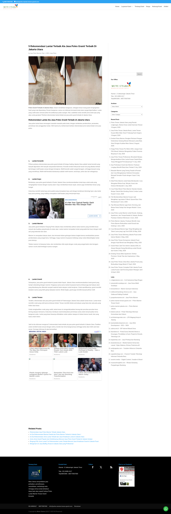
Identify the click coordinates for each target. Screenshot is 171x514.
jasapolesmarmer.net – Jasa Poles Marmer (124, 297)
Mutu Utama (41, 511)
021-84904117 (32, 506)
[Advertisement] (85, 20)
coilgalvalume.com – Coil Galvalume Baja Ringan (126, 280)
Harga (148, 6)
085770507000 (8, 1)
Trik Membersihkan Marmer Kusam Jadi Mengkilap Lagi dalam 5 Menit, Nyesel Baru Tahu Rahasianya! (126, 199)
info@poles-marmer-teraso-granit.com (60, 506)
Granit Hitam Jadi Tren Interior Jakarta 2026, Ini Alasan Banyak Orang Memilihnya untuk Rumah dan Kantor (126, 248)
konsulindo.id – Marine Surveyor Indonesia (124, 289)
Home (117, 6)
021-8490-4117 (119, 96)
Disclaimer (77, 506)
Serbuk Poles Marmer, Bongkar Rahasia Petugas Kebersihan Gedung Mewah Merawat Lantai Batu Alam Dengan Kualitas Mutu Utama (126, 141)
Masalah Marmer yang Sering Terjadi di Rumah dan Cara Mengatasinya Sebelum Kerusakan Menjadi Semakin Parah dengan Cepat (126, 173)
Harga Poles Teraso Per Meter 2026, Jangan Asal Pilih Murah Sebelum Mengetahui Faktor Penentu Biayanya (126, 151)
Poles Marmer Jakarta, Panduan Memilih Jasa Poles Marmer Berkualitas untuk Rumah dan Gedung (125, 223)
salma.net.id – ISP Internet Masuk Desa (123, 328)
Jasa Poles (53, 53)
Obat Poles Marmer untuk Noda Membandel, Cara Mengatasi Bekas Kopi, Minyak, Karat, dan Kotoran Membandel (126, 183)
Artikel (166, 6)
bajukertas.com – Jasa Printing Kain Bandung (125, 339)
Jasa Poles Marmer (35, 53)
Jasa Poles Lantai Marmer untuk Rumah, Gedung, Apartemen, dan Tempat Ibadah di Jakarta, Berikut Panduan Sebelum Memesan (126, 215)
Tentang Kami (139, 6)
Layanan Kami (126, 6)
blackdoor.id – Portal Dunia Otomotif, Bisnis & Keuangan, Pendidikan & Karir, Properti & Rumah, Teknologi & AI (126, 334)
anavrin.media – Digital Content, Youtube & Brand (126, 359)
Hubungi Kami (157, 6)
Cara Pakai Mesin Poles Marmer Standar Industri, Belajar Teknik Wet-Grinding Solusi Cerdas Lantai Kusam (126, 191)
